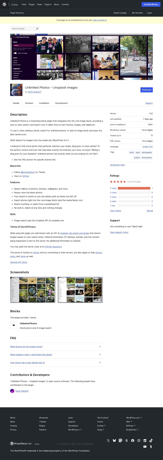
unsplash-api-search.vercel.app (74, 233)
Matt (129, 422)
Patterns (42, 430)
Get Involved (102, 418)
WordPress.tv (75, 430)
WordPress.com (134, 418)
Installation (44, 103)
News (12, 422)
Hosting (13, 426)
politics (137, 158)
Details (16, 103)
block (132, 152)
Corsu (37, 444)
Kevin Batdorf (34, 92)
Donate (101, 426)
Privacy (13, 430)
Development (61, 103)
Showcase (43, 418)
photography (147, 152)
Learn (70, 418)
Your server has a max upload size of (27, 362)
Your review (115, 210)
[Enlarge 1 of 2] (52, 280)
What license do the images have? (26, 346)
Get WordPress (151, 4)
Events (100, 422)
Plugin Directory (17, 13)
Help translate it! (100, 20)
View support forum (119, 232)
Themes (42, 422)
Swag (100, 430)
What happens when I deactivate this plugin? (31, 354)
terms (23, 256)
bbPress (130, 426)
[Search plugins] (37, 28)
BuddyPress (132, 430)
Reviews (29, 103)
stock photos (147, 158)
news (138, 152)
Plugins (42, 426)
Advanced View (117, 165)
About (12, 418)
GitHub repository (53, 246)
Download (146, 90)
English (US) (148, 146)
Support (149, 103)
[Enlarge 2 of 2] (99, 280)
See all (150, 210)
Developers (73, 426)
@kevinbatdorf (28, 172)
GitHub (25, 176)
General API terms (18, 262)
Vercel (36, 252)
